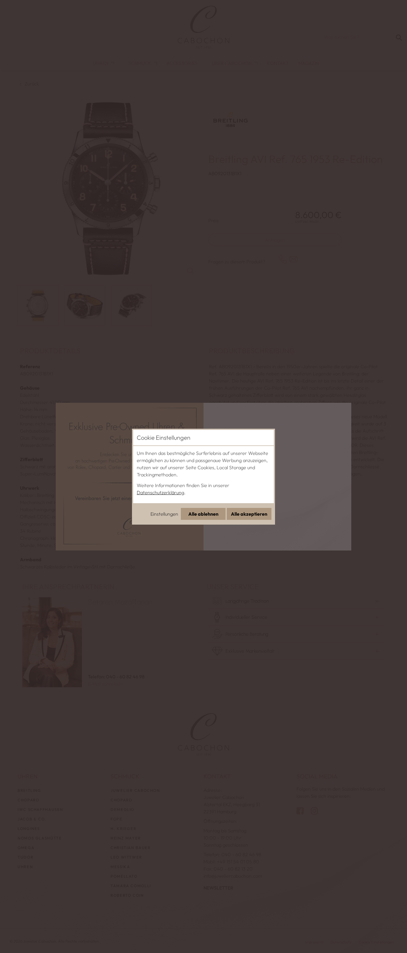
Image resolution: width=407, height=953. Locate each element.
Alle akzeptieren (249, 514)
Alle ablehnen (203, 514)
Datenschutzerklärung (160, 492)
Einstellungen (164, 514)
